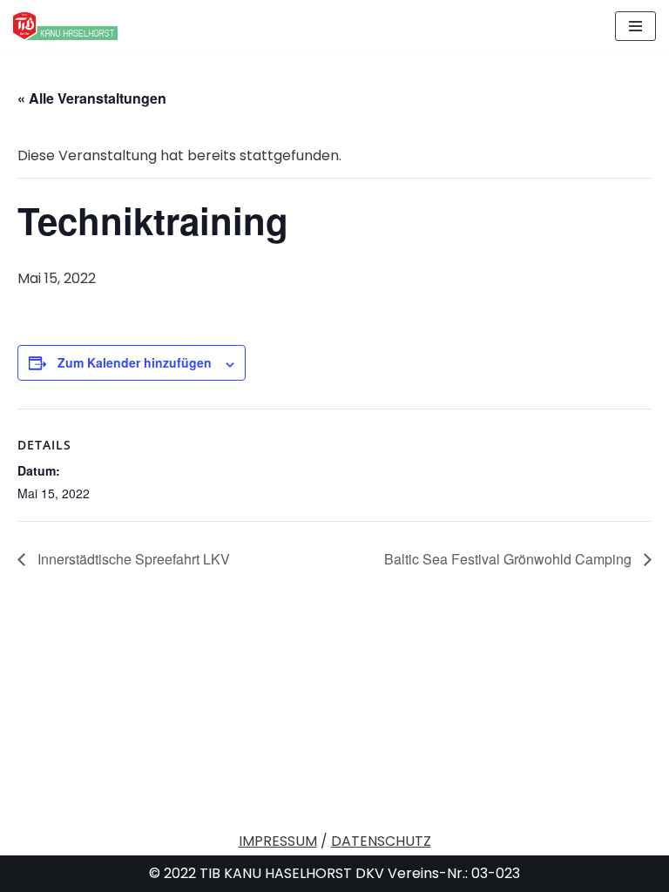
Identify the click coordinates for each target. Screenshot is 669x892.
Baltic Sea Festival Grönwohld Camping (509, 559)
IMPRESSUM (278, 841)
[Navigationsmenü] (635, 26)
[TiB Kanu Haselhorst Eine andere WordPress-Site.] (65, 26)
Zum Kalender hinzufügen (134, 362)
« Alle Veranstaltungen (91, 98)
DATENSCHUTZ (381, 841)
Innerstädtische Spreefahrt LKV (132, 559)
